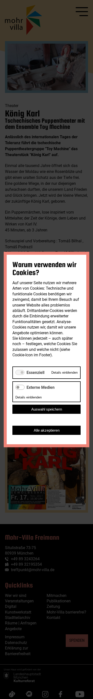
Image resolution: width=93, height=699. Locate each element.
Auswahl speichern (46, 409)
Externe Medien (41, 387)
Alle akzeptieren (47, 430)
